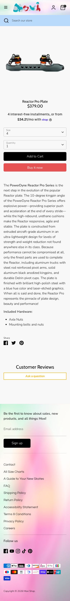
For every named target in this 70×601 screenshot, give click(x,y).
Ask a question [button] (35, 376)
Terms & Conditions (17, 514)
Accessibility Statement (21, 507)
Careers (9, 528)
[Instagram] (18, 551)
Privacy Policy (14, 521)
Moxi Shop (29, 591)
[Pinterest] (30, 551)
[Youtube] (12, 551)
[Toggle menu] (5, 7)
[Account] (53, 6)
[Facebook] (6, 551)
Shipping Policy (15, 493)
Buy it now (35, 167)
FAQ (7, 486)
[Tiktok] (24, 551)
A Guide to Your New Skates (24, 478)
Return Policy (13, 500)
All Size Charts (14, 471)
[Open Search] (6, 20)
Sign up (17, 443)
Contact (9, 464)
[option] (35, 62)
